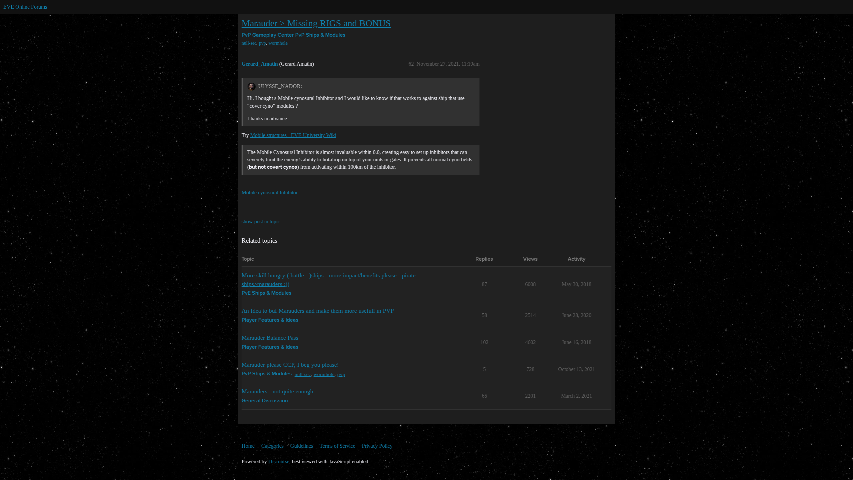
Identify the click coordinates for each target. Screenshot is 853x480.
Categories (272, 446)
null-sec (249, 43)
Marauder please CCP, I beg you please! (290, 364)
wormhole (278, 43)
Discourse (278, 461)
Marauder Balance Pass (270, 337)
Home (248, 446)
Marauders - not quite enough (277, 391)
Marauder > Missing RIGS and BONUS (316, 23)
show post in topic (261, 221)
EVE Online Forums (25, 7)
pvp (262, 43)
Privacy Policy (377, 446)
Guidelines (301, 446)
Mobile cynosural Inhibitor (270, 192)
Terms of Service (337, 446)
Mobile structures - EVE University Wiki (293, 135)
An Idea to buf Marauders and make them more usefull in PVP (318, 310)
